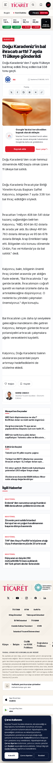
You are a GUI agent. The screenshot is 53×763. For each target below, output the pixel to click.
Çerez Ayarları (26, 756)
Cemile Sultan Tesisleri (21, 626)
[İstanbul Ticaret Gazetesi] (20, 4)
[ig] (26, 598)
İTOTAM (16, 609)
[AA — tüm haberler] (7, 79)
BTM (26, 609)
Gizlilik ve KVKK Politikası (28, 644)
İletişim (16, 644)
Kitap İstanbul (15, 615)
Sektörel (8, 39)
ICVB (39, 626)
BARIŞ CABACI (22, 393)
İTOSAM (35, 620)
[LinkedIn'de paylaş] (29, 92)
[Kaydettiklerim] (41, 4)
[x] (8, 598)
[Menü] (5, 4)
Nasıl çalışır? (42, 149)
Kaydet (27, 384)
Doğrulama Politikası (42, 644)
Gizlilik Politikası (11, 749)
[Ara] (33, 4)
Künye (5, 644)
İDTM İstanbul (20, 620)
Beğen (11, 384)
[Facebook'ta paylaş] (17, 92)
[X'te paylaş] (11, 92)
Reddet (41, 756)
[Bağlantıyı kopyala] (41, 92)
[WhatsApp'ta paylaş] (23, 92)
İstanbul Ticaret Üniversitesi (26, 631)
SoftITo (37, 609)
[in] (44, 598)
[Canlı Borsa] (48, 4)
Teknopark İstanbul (35, 615)
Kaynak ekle (20, 149)
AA (14, 79)
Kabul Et (11, 756)
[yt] (17, 598)
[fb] (35, 598)
